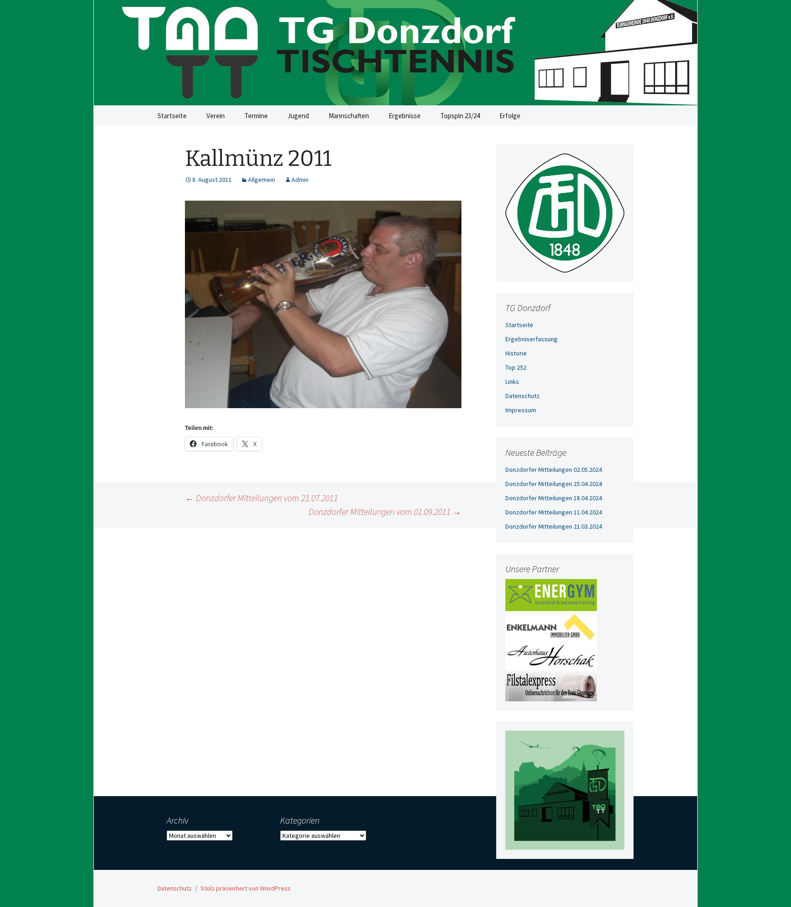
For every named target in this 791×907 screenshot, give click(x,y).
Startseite (172, 115)
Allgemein (261, 179)
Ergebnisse (405, 115)
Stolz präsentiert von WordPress (245, 888)
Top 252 (515, 367)
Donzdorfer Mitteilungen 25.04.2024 (553, 484)
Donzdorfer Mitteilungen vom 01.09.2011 (385, 511)
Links (512, 381)
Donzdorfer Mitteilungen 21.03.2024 (553, 526)
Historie (516, 353)
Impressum (520, 410)
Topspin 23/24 (460, 115)
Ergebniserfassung (531, 339)
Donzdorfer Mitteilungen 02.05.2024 (553, 469)
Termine (256, 115)
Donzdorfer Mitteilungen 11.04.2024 (553, 512)
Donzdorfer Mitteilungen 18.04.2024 (553, 498)
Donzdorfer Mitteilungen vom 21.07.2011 (261, 497)
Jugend (298, 115)
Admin (300, 179)
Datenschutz (522, 396)
